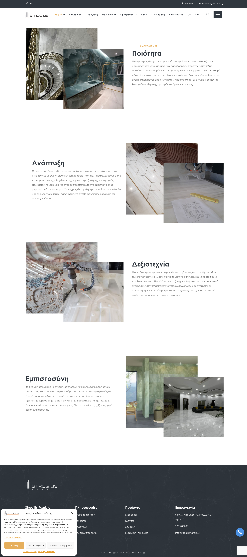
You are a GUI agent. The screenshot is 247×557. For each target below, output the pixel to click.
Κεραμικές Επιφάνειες (136, 532)
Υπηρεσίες (75, 15)
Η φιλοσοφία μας (85, 514)
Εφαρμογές (127, 15)
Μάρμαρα (131, 514)
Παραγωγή (92, 15)
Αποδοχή (14, 545)
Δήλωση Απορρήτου (46, 551)
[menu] (218, 14)
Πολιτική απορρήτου (86, 532)
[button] (72, 513)
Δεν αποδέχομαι (36, 545)
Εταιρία (57, 15)
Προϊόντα (107, 15)
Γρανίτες (129, 520)
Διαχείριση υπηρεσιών (13, 537)
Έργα (144, 15)
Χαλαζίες (130, 526)
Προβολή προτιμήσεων (60, 545)
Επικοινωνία (176, 15)
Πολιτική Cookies (30, 551)
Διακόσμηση (158, 15)
